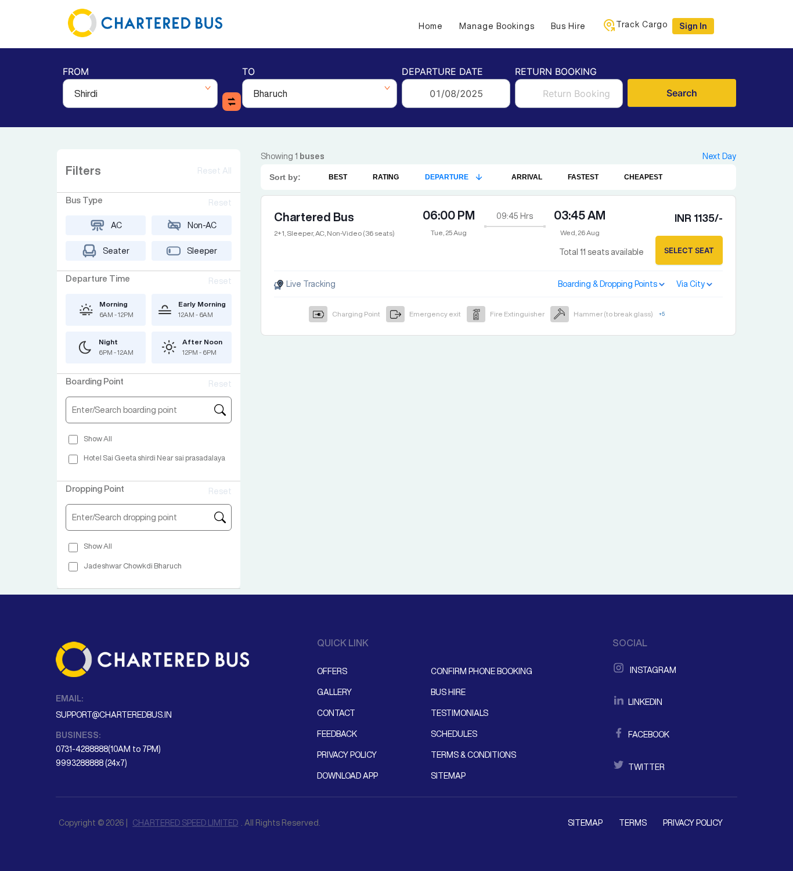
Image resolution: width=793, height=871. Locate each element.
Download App (347, 776)
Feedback (337, 734)
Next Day (719, 156)
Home (431, 26)
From (76, 72)
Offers (332, 671)
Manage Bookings (497, 26)
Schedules (454, 734)
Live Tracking (310, 284)
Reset (220, 203)
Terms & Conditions (473, 755)
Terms (633, 823)
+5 (662, 313)
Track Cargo (642, 24)
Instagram (651, 670)
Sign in (693, 26)
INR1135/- (699, 218)
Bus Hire (568, 26)
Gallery (334, 692)
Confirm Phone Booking (481, 671)
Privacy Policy (347, 755)
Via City (690, 284)
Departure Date (442, 72)
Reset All (214, 171)
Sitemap (448, 776)
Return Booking (556, 72)
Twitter (645, 767)
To (248, 72)
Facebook (647, 734)
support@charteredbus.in (114, 715)
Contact (336, 713)
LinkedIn (644, 702)
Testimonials (459, 713)
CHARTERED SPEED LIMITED (185, 823)
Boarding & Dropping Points (607, 284)
